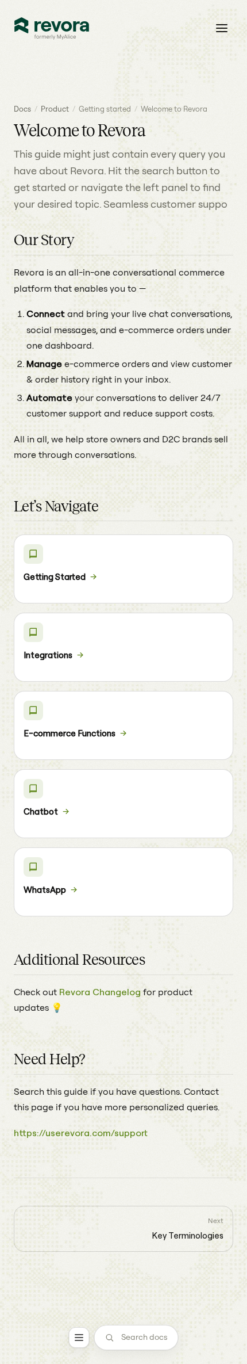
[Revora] (52, 28)
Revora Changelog (100, 992)
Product (55, 108)
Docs (22, 108)
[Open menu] (221, 28)
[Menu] (79, 1337)
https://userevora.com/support (81, 1132)
